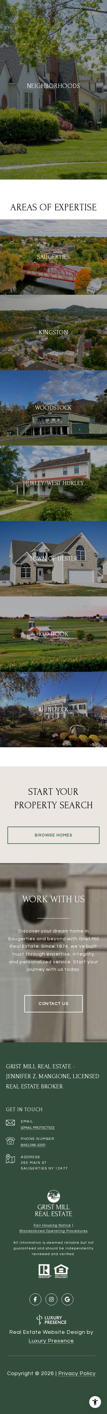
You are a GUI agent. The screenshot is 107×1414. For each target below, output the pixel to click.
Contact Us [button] (53, 1004)
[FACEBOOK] (35, 1299)
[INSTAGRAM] (51, 1299)
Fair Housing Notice (52, 1225)
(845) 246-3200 (33, 1145)
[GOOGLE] (67, 1299)
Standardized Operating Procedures (53, 1231)
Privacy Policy (77, 1373)
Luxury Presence (51, 1341)
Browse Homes (53, 835)
